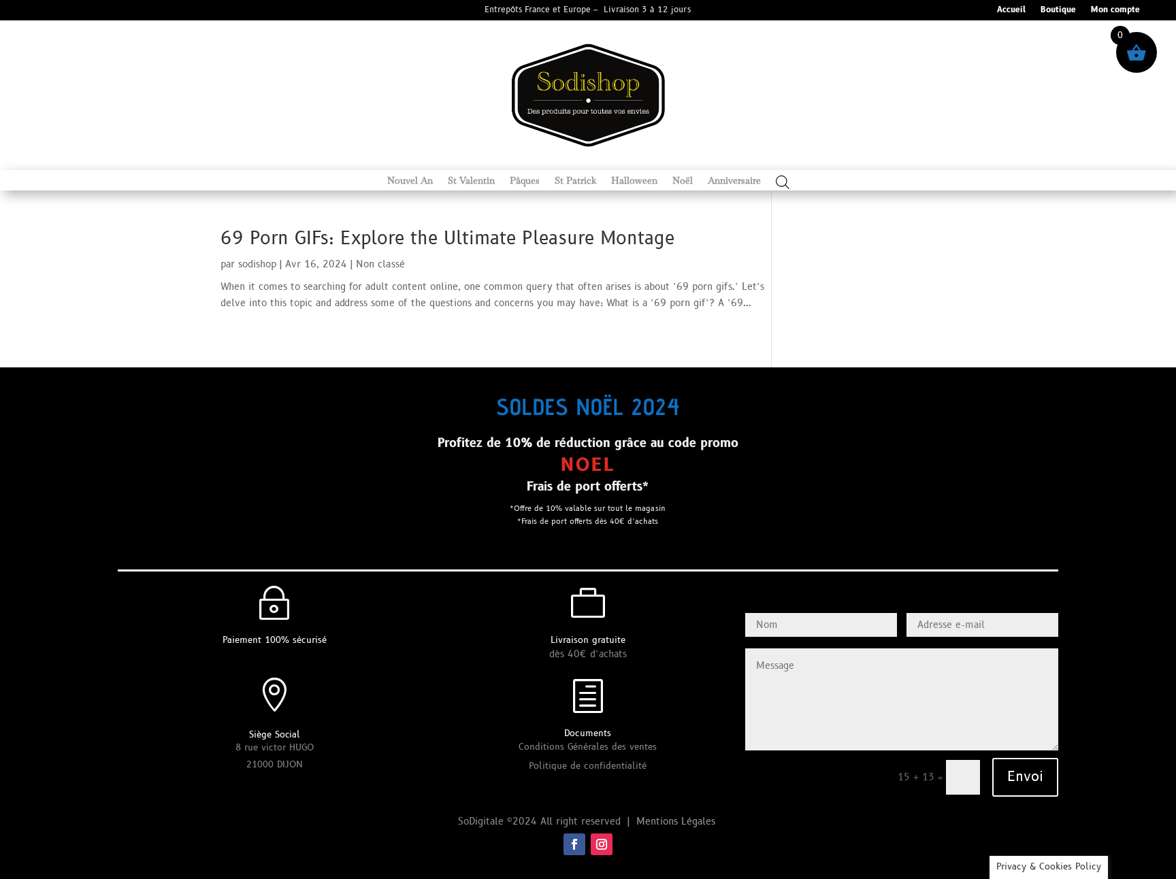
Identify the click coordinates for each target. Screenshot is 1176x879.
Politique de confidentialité (588, 766)
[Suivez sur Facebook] (574, 844)
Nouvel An (410, 181)
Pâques (525, 181)
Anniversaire (734, 181)
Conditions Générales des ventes (588, 747)
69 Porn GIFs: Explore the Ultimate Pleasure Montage (447, 239)
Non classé (380, 264)
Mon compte (1115, 10)
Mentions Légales (677, 821)
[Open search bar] (782, 182)
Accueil (1011, 10)
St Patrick (575, 181)
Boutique (1058, 10)
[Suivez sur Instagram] (601, 844)
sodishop (257, 264)
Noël (682, 181)
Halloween (634, 181)
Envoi (1025, 776)
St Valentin (471, 181)
